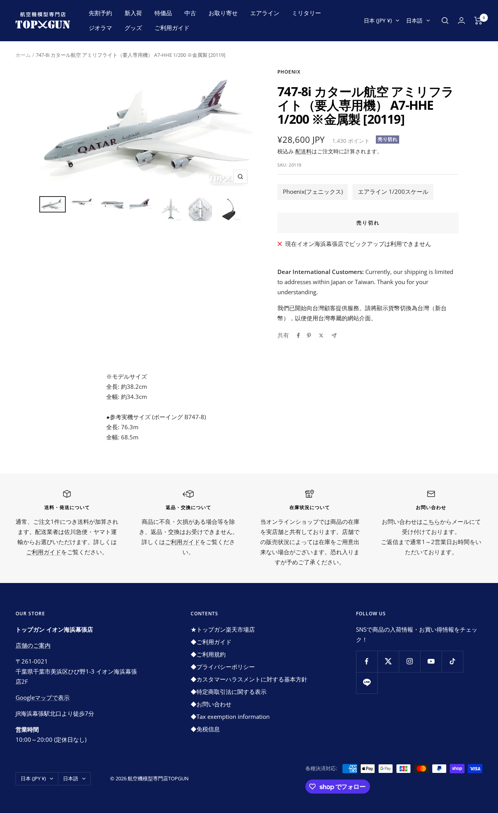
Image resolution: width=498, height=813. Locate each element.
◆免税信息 (205, 729)
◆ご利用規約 (208, 654)
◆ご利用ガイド (211, 642)
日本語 (414, 20)
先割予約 (100, 13)
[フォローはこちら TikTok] (452, 661)
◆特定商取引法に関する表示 (229, 691)
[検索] (445, 20)
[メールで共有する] (334, 335)
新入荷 (133, 13)
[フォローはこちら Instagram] (409, 661)
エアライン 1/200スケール (393, 191)
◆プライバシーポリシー (223, 667)
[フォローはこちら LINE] (366, 683)
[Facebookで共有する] (298, 335)
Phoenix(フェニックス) (313, 191)
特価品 (163, 13)
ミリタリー (306, 13)
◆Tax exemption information (230, 716)
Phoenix (288, 71)
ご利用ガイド (171, 28)
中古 (190, 13)
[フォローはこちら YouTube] (431, 661)
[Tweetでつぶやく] (321, 335)
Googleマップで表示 (43, 697)
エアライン (264, 13)
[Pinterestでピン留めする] (309, 335)
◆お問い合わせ (211, 704)
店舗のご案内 (33, 645)
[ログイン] (461, 20)
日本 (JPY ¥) (378, 20)
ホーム (23, 54)
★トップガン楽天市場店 (223, 629)
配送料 (303, 151)
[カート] (478, 21)
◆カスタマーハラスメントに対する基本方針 (249, 679)
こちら (431, 521)
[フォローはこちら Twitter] (388, 661)
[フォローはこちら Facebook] (366, 661)
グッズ (133, 28)
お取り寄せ (223, 13)
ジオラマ (100, 28)
